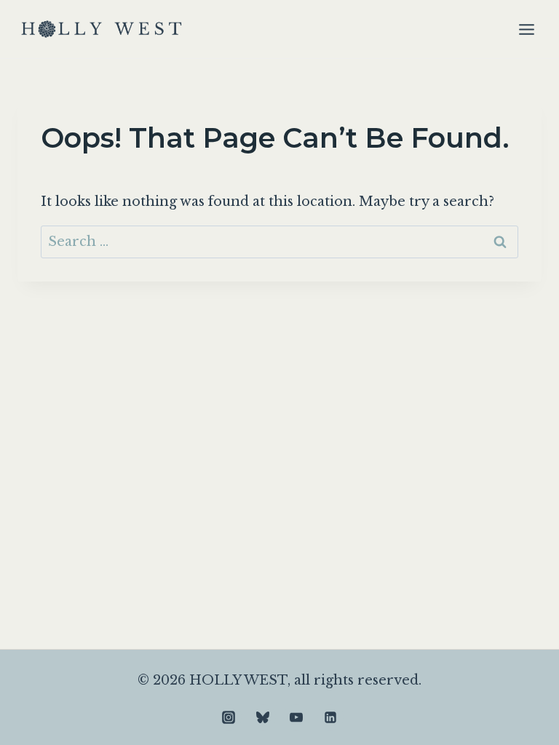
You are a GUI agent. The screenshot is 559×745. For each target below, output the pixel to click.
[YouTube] (296, 717)
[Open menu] (526, 29)
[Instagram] (228, 717)
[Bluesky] (263, 717)
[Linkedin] (330, 717)
